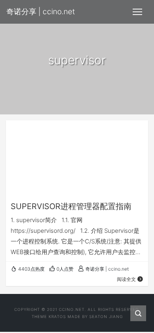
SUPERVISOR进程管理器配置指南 (71, 206)
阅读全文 (126, 279)
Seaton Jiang (106, 316)
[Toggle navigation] (137, 12)
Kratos (57, 316)
